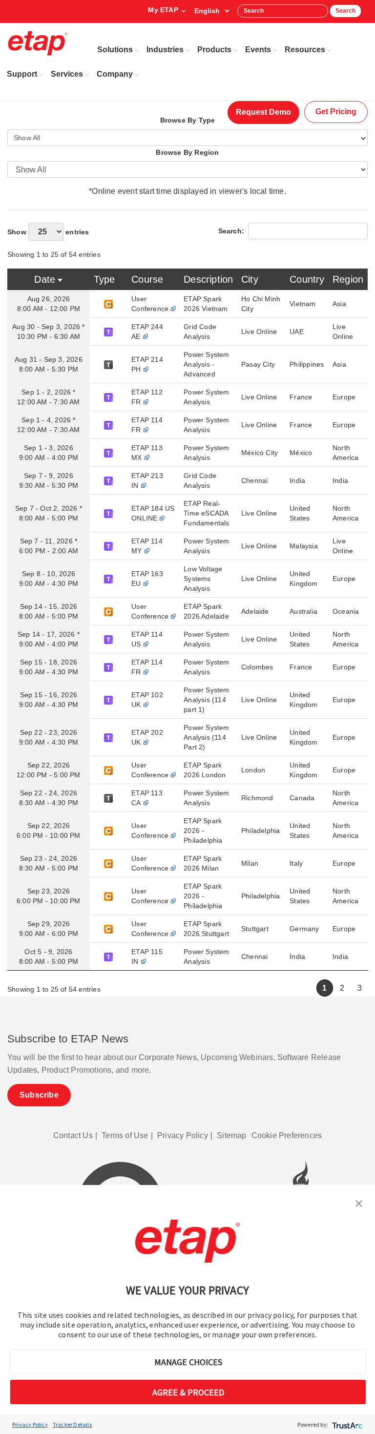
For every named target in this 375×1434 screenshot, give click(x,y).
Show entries (48, 232)
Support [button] (22, 74)
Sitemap (231, 1135)
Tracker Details (72, 1424)
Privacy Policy (30, 1424)
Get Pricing (335, 111)
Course (147, 279)
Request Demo (263, 112)
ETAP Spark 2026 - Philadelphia (203, 830)
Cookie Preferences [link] (286, 1135)
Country (307, 279)
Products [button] (214, 49)
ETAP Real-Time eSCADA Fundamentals (206, 513)
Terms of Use (125, 1135)
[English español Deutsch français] (211, 11)
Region (348, 279)
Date (44, 279)
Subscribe (39, 1095)
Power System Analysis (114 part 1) (206, 699)
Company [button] (115, 74)
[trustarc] (346, 1424)
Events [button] (258, 49)
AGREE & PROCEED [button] (188, 1392)
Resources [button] (305, 49)
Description (208, 279)
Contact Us (73, 1135)
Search (345, 10)
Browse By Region (187, 152)
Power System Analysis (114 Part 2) (206, 737)
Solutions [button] (115, 49)
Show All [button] (27, 138)
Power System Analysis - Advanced (206, 364)
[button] (359, 1202)
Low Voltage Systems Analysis (203, 578)
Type (104, 279)
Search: (231, 231)
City (249, 279)
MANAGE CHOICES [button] (188, 1362)
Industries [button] (165, 49)
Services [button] (67, 74)
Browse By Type (187, 120)
